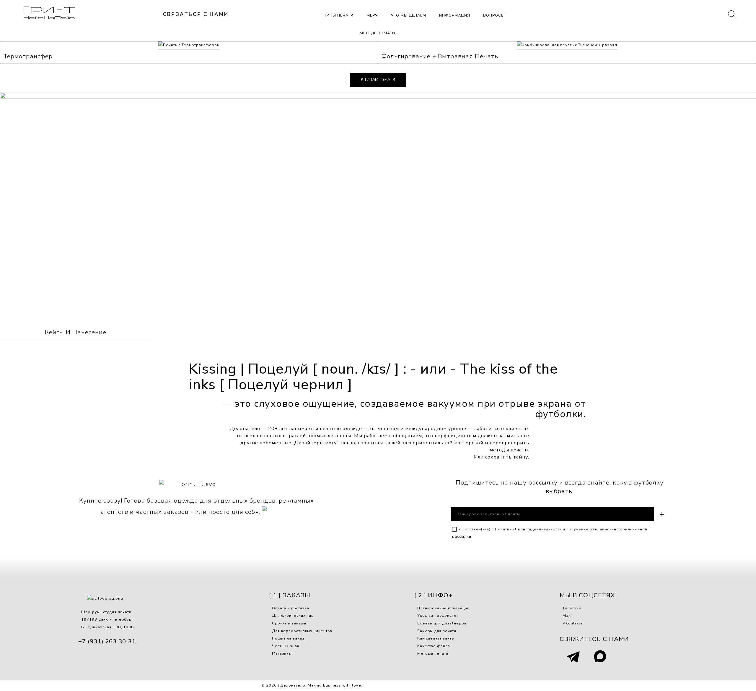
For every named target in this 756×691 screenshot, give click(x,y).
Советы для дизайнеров (442, 623)
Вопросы (494, 15)
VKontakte (573, 623)
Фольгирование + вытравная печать (439, 56)
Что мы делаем (408, 15)
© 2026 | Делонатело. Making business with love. (311, 685)
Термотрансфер (28, 56)
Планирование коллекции (443, 608)
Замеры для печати (436, 631)
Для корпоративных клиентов (302, 631)
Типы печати (338, 15)
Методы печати (432, 653)
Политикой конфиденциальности (528, 529)
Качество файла (433, 646)
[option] (378, 208)
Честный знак (285, 646)
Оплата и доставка (290, 608)
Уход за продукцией (438, 615)
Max (567, 615)
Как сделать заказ (435, 638)
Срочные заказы (289, 623)
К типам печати (378, 79)
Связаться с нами (196, 14)
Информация (454, 15)
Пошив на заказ (288, 638)
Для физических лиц (293, 615)
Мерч (372, 15)
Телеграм (572, 608)
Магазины (282, 653)
